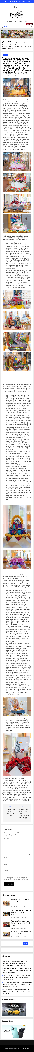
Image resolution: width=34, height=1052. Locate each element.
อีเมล (6, 864)
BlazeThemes (25, 1048)
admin (5, 76)
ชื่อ (5, 857)
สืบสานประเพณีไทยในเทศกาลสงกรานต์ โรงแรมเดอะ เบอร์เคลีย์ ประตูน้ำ (21, 902)
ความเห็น (7, 838)
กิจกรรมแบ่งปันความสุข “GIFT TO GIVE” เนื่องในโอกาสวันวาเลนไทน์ (21, 912)
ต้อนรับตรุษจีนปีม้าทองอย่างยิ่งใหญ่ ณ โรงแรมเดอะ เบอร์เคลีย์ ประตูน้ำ (20, 923)
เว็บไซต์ (6, 870)
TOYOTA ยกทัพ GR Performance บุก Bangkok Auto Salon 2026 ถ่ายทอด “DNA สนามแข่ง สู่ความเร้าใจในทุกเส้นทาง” (16, 991)
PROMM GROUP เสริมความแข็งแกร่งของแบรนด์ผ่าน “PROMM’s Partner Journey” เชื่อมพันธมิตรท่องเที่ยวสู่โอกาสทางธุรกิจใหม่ (17, 977)
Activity (5, 55)
